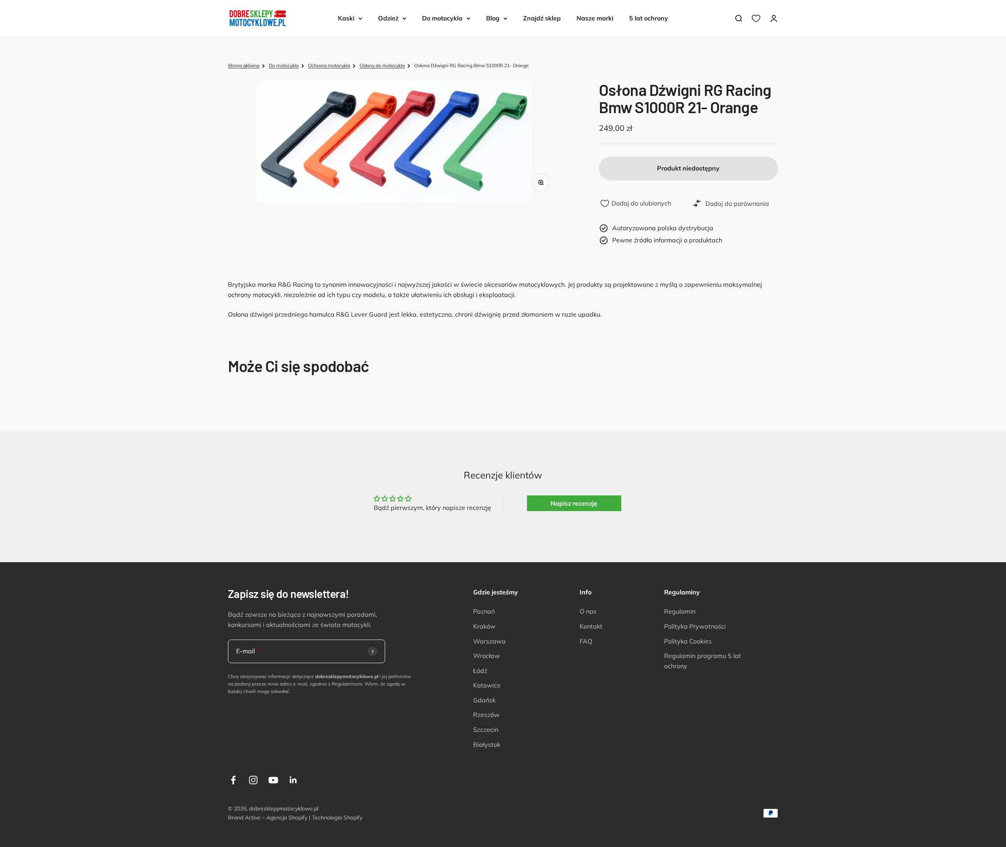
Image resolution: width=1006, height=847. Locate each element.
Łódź (480, 671)
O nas (588, 611)
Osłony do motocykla (382, 65)
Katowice (487, 685)
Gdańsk (484, 700)
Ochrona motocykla (329, 65)
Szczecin (485, 729)
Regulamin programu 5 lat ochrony (702, 661)
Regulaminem (347, 684)
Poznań (484, 611)
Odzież (388, 18)
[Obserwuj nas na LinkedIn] (293, 780)
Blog (492, 18)
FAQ (586, 641)
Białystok (486, 744)
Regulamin (680, 611)
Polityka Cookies (688, 641)
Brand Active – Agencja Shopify (267, 817)
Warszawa (489, 641)
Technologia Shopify (337, 817)
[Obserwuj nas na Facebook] (233, 780)
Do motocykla (442, 18)
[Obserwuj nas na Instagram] (253, 780)
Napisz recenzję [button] (574, 503)
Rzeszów (486, 715)
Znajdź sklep (542, 18)
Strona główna (243, 65)
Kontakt (591, 626)
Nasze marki (594, 18)
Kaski (346, 18)
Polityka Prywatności (695, 626)
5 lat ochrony (648, 18)
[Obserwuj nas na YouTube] (273, 780)
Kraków (484, 626)
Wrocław (486, 656)
